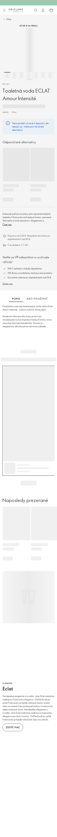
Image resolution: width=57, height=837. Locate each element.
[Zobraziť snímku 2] (14, 75)
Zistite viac (8, 283)
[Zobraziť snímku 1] (7, 75)
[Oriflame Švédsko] (16, 10)
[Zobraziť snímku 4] (28, 75)
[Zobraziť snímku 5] (36, 75)
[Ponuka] (4, 10)
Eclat (6, 84)
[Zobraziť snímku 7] (50, 75)
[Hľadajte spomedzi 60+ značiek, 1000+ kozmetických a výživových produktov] (35, 10)
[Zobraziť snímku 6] (43, 75)
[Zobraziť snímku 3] (21, 75)
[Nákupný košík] (51, 10)
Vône (8, 19)
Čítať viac (7, 224)
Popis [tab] (16, 298)
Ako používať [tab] (37, 298)
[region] (28, 54)
